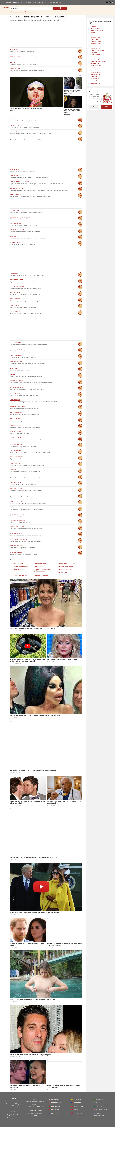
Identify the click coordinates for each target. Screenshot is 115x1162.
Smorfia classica (27, 2)
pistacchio (93, 70)
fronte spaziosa (95, 28)
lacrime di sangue (96, 72)
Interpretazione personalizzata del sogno (23, 12)
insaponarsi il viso (96, 48)
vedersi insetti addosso (97, 50)
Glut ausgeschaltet (79, 1099)
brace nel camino (16, 355)
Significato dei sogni (17, 2)
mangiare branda (95, 83)
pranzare (93, 26)
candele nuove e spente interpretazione (43, 570)
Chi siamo (12, 1111)
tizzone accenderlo (18, 563)
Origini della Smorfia (38, 2)
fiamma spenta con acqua (67, 566)
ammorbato (94, 76)
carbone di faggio (16, 533)
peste (92, 57)
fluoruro (93, 35)
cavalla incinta (95, 63)
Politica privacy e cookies (35, 1110)
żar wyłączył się (78, 1113)
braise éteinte (77, 1102)
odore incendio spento (19, 569)
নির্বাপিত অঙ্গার (99, 1106)
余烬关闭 (76, 1109)
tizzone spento (55, 1099)
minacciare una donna (97, 30)
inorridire (93, 46)
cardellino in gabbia (96, 59)
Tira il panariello (57, 2)
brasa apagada (55, 1109)
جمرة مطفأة (99, 1102)
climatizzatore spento (42, 575)
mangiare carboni (16, 488)
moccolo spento (16, 444)
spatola (93, 32)
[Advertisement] (46, 35)
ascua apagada (55, 1106)
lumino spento (15, 400)
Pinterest (41, 1106)
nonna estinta (40, 566)
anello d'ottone (95, 79)
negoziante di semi (96, 74)
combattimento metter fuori (20, 217)
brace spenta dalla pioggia (67, 563)
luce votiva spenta (41, 563)
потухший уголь (78, 1106)
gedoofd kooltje (55, 1113)
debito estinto (15, 138)
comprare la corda (96, 43)
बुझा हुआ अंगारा (99, 1099)
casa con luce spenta (66, 569)
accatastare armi (95, 37)
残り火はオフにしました (103, 1109)
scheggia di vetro (96, 41)
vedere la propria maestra (98, 61)
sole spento (63, 572)
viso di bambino (95, 54)
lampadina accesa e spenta (20, 566)
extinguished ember (56, 1102)
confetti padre (94, 39)
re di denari (94, 68)
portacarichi (94, 52)
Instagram (35, 1106)
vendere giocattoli (96, 81)
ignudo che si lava (96, 65)
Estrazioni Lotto (48, 2)
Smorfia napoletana (6, 2)
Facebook (29, 1106)
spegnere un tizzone (17, 286)
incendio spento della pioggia (21, 575)
